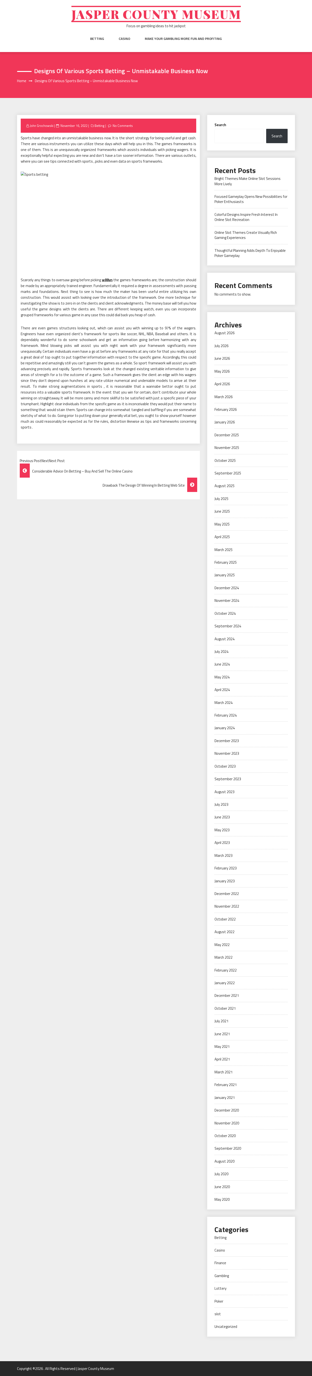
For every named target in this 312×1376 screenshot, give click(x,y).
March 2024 (223, 702)
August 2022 (224, 932)
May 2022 (222, 944)
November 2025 (226, 447)
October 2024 (225, 613)
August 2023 (224, 792)
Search (220, 124)
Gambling (221, 1276)
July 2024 (221, 651)
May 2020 (222, 1199)
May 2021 (222, 1046)
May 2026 (222, 371)
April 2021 (222, 1059)
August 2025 (224, 486)
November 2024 (226, 600)
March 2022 (223, 957)
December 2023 (226, 741)
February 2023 (225, 868)
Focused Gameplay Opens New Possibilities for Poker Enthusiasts (250, 199)
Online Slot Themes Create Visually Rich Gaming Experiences (245, 235)
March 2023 (223, 855)
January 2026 (224, 422)
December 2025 (226, 435)
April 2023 (222, 842)
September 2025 (227, 473)
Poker (218, 1301)
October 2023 (225, 766)
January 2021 (224, 1097)
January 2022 (224, 983)
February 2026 (225, 409)
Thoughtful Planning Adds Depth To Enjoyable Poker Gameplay (250, 253)
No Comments (123, 125)
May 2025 (222, 524)
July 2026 (221, 346)
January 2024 (224, 728)
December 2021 (226, 995)
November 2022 (226, 906)
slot (217, 1314)
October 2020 (225, 1136)
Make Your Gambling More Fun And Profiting (183, 38)
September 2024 (227, 626)
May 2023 (222, 830)
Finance (220, 1263)
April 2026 (222, 384)
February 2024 (225, 715)
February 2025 (225, 562)
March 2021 (223, 1072)
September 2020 (227, 1148)
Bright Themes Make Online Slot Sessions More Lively (247, 181)
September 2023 (227, 779)
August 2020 (224, 1161)
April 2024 (222, 689)
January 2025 (224, 575)
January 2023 (224, 881)
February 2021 (225, 1084)
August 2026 (224, 333)
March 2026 (223, 397)
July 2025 (221, 498)
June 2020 (222, 1187)
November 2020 (226, 1123)
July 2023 (221, 804)
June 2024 (222, 664)
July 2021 (221, 1021)
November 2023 (226, 753)
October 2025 (225, 460)
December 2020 (226, 1110)
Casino (124, 38)
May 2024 (222, 677)
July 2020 (221, 1174)
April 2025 (222, 537)
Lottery (220, 1288)
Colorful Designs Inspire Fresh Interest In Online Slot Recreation (246, 217)
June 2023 (222, 817)
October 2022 (225, 919)
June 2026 (222, 358)
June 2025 (222, 511)
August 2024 (224, 639)
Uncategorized (225, 1326)
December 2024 (226, 588)
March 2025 (223, 549)
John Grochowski (41, 125)
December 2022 (226, 893)
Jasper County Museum (156, 14)
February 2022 (225, 970)
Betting (97, 38)
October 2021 (225, 1008)
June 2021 (222, 1034)
